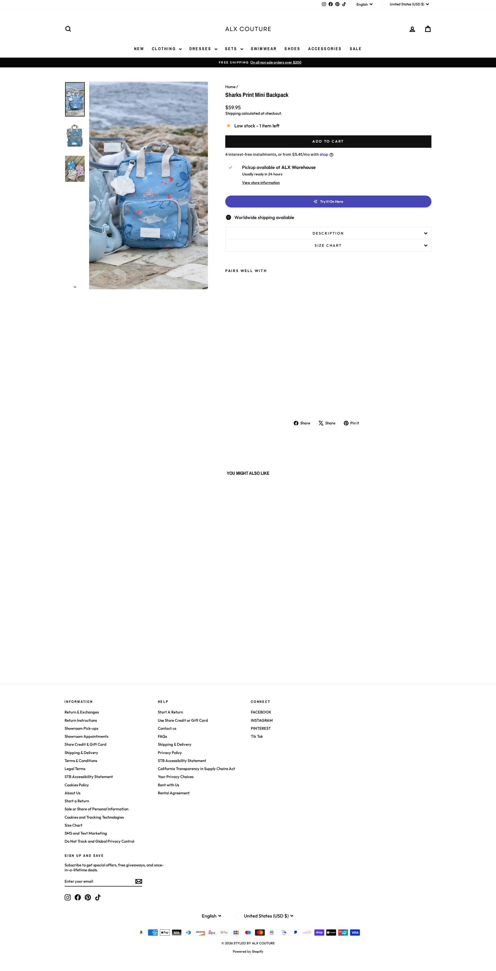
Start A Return (170, 712)
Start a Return (77, 800)
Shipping (233, 113)
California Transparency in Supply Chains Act (196, 768)
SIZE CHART (328, 245)
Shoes (292, 48)
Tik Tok (257, 736)
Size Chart (73, 825)
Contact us (167, 728)
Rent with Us (168, 784)
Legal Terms (75, 768)
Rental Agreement (174, 792)
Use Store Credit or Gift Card (183, 720)
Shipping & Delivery (81, 752)
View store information (261, 182)
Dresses (201, 48)
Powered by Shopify (248, 951)
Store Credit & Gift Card (85, 744)
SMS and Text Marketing (86, 833)
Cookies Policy (77, 784)
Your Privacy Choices (175, 776)
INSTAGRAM (262, 720)
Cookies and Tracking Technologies (94, 817)
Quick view (108, 635)
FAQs (162, 736)
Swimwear (264, 48)
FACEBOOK (261, 712)
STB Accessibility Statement (89, 776)
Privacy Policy (170, 752)
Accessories (325, 48)
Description (328, 233)
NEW (139, 48)
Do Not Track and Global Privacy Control (99, 841)
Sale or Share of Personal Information (96, 808)
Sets (232, 48)
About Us (72, 792)
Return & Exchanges (82, 712)
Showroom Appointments (86, 736)
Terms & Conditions (81, 760)
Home (230, 86)
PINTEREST (261, 728)
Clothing (165, 48)
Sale (356, 48)
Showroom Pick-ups (81, 728)
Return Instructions (81, 720)
